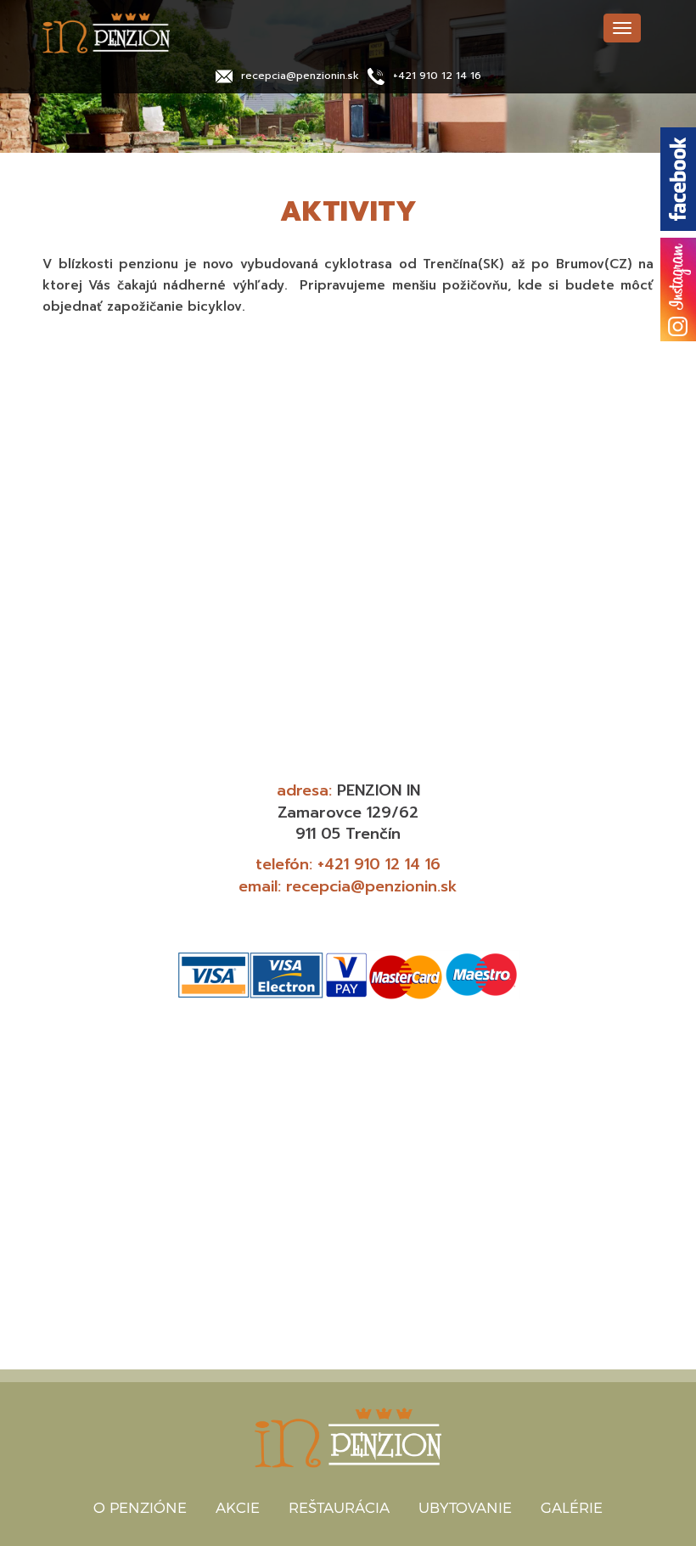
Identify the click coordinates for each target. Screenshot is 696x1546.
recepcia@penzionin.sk (300, 75)
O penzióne (140, 1506)
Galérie (572, 1506)
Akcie (238, 1506)
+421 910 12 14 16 (437, 75)
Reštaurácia (339, 1506)
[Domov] (169, 33)
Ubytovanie (465, 1506)
